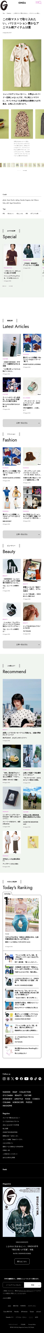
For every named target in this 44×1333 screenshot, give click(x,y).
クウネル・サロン (21, 1317)
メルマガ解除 (7, 1298)
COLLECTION (25, 1092)
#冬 (4, 214)
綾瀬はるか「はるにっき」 (11, 1136)
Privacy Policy (32, 1324)
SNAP (15, 1092)
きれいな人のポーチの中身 (11, 1125)
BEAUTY (18, 1095)
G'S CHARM (8, 1095)
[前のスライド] (4, 286)
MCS (36, 1317)
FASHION (6, 1092)
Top (4, 13)
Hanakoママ (9, 1317)
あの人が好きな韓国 (9, 1157)
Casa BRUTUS (7, 1312)
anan (9, 1306)
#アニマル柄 (34, 214)
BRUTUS (15, 1306)
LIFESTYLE (18, 1099)
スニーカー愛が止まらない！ (11, 1118)
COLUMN (6, 1102)
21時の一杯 (6, 1150)
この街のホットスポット (10, 1154)
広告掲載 (23, 1324)
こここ (31, 1317)
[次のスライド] (8, 286)
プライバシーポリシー (25, 1291)
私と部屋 (5, 1128)
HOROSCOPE (18, 1102)
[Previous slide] (19, 170)
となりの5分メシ (8, 1143)
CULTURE (27, 1095)
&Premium (24, 1312)
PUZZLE (29, 1102)
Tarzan (32, 1312)
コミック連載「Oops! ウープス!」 (13, 1139)
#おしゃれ (20, 214)
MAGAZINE (7, 1105)
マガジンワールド (13, 1324)
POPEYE (23, 1306)
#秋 (27, 214)
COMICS (36, 1099)
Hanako (16, 1312)
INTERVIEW (7, 1099)
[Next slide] (24, 170)
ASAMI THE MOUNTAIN (10, 1132)
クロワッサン (32, 1306)
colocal (38, 1312)
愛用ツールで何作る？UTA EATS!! (13, 1146)
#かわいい (11, 214)
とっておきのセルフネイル (11, 1121)
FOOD (27, 1099)
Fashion (9, 13)
